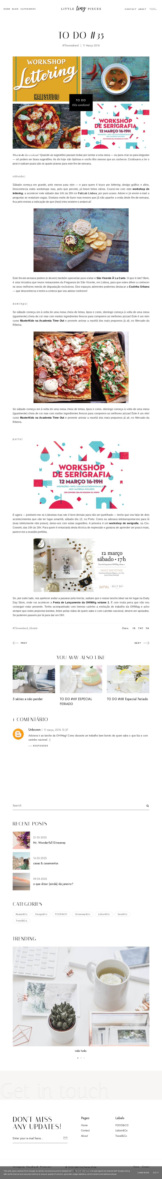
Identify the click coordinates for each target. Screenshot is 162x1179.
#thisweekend (70, 45)
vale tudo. (81, 1051)
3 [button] (84, 1058)
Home (84, 1125)
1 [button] (77, 1058)
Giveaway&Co (82, 914)
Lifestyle (33, 628)
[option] (81, 1000)
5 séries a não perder (28, 699)
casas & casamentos (45, 863)
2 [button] (81, 1058)
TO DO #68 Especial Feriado (127, 699)
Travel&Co (21, 920)
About (142, 9)
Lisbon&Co (104, 914)
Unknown (34, 729)
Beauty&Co (21, 914)
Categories (28, 9)
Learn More (143, 1173)
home (7, 9)
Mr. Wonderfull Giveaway (49, 843)
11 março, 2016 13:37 (56, 730)
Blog (15, 9)
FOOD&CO (61, 914)
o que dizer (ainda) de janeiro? (53, 884)
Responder (40, 745)
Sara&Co (122, 914)
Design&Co (41, 914)
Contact (131, 9)
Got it (156, 1173)
